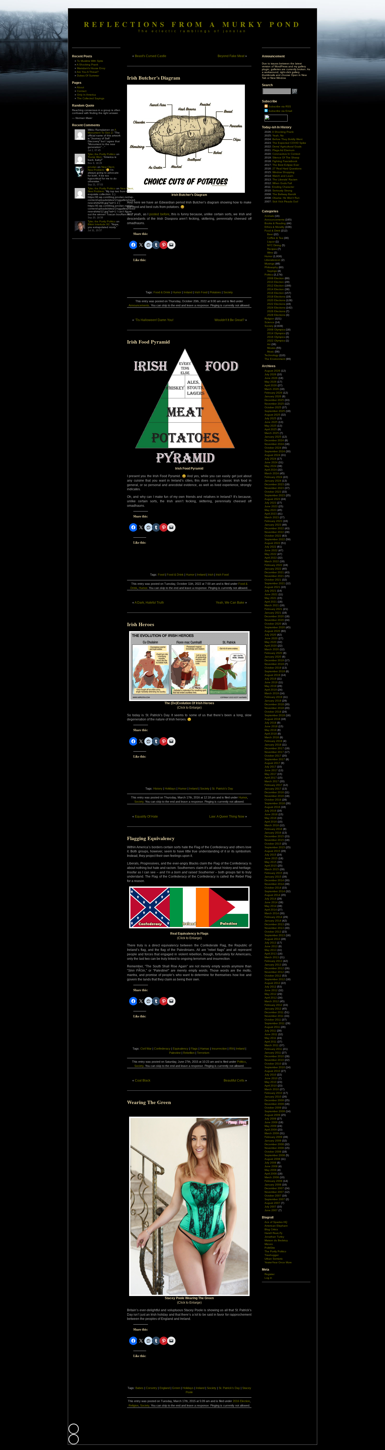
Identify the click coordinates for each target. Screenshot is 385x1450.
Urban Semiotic (274, 1258)
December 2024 (274, 440)
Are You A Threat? (88, 71)
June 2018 (271, 726)
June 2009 (271, 1122)
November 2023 (274, 488)
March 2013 (272, 957)
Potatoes (215, 292)
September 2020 (275, 627)
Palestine (175, 1052)
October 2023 (273, 491)
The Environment (275, 358)
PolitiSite (270, 1247)
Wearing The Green (149, 1102)
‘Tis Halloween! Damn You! (154, 320)
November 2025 (274, 403)
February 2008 (273, 1180)
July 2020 (270, 634)
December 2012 (274, 968)
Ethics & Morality (274, 226)
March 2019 (272, 693)
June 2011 (271, 1034)
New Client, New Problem (101, 168)
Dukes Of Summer (88, 75)
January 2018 (273, 744)
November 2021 (274, 576)
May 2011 (270, 1037)
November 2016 (274, 796)
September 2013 (275, 935)
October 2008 (273, 1151)
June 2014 (271, 902)
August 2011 (272, 1027)
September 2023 (275, 495)
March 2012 (272, 1001)
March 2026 (272, 389)
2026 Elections (276, 311)
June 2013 (271, 946)
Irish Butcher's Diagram (153, 77)
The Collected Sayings (90, 98)
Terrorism (203, 1052)
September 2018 (275, 715)
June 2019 (271, 682)
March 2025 (272, 433)
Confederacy (162, 1048)
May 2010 (271, 1081)
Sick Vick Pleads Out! (285, 201)
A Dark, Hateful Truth (149, 602)
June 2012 (271, 990)
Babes (139, 1388)
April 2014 (271, 909)
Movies (271, 347)
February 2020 (273, 653)
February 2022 (273, 565)
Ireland (188, 292)
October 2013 (273, 931)
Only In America (86, 94)
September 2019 (275, 671)
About (80, 87)
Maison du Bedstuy (276, 1240)
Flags (194, 1048)
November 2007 (274, 1191)
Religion (134, 1405)
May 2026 (271, 381)
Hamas (204, 1048)
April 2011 (271, 1041)
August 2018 (272, 719)
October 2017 (273, 755)
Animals (269, 215)
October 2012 (273, 975)
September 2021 (275, 583)
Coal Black (142, 1080)
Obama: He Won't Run (286, 197)
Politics (241, 1061)
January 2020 (273, 656)
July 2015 (270, 854)
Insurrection (219, 1048)
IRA (231, 1048)
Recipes (272, 248)
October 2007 (273, 1195)
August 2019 (272, 675)
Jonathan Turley (274, 1236)
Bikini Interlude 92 (98, 224)
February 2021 (273, 609)
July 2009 (270, 1118)
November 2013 (274, 928)
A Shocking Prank (87, 64)
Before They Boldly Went (287, 139)
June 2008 (271, 1166)
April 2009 (271, 1129)
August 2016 (272, 807)
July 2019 (270, 678)
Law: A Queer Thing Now (226, 816)
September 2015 (275, 847)
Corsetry (151, 1388)
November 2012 (274, 972)
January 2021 (273, 612)
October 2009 (273, 1107)
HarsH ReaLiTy (273, 1233)
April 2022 (271, 557)
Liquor (271, 241)
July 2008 (270, 1162)
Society (228, 292)
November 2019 (274, 664)
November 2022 (274, 532)
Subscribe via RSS (279, 106)
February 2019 (273, 697)
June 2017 (271, 770)
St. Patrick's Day (222, 788)
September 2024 (275, 451)
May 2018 (271, 730)
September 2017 (275, 759)
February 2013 (273, 961)
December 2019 (274, 660)
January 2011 (273, 1052)
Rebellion (189, 1052)
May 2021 (271, 598)
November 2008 (274, 1147)
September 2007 (275, 1199)
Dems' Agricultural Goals (286, 146)
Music (270, 351)
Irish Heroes (140, 624)
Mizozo (269, 1244)
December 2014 (274, 880)
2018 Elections (276, 296)
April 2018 (271, 733)
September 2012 (275, 979)
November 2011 (274, 1016)
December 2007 (274, 1188)
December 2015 (274, 836)
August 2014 (272, 895)
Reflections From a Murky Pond (192, 24)
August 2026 (272, 370)
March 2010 (272, 1089)
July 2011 (270, 1030)
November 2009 (274, 1103)
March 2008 (272, 1177)
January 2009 (273, 1140)
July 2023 (270, 502)
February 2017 (273, 785)
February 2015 (273, 873)
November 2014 (274, 884)
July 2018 (270, 722)
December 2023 (274, 484)
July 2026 (270, 374)
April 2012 (271, 997)
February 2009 (273, 1136)
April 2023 (271, 513)
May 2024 (271, 466)
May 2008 (271, 1169)
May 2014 (271, 906)
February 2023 (273, 521)
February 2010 (273, 1092)
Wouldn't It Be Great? (229, 320)
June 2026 (271, 378)
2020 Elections (276, 300)
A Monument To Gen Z (102, 131)
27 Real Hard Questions (286, 168)
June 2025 (271, 422)
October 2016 (273, 799)
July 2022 (270, 546)
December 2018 (274, 704)
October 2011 (273, 1019)
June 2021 (271, 594)
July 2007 (270, 1206)
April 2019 (271, 689)
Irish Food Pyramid (148, 341)
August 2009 (272, 1114)
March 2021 (272, 605)
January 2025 (273, 436)
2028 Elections (276, 314)
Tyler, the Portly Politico (102, 154)
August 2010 (272, 1070)
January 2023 (273, 524)
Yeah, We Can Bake (230, 602)
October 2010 (273, 1063)
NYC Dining (274, 245)
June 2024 (271, 462)
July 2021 (270, 590)
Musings (269, 263)
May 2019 (271, 686)
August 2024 (272, 455)
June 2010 (271, 1078)
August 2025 (272, 414)
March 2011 (272, 1045)
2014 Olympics (276, 333)
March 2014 (272, 913)
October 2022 (273, 535)
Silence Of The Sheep (285, 157)
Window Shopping (283, 172)
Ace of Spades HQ (276, 1222)
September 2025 (275, 411)
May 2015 (271, 862)
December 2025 (274, 400)
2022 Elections (276, 303)
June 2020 (271, 638)
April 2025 (271, 429)
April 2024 (271, 469)
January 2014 (273, 920)
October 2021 (273, 579)
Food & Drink (161, 292)
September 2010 (275, 1067)
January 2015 (273, 876)
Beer (270, 234)
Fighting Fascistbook (284, 161)
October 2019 (273, 667)
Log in (268, 1277)
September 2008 (275, 1155)
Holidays (170, 788)
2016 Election (241, 1401)
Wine (270, 252)
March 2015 (272, 869)
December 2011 (274, 1012)
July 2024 (270, 458)
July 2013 (270, 942)
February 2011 (273, 1048)
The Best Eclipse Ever (285, 164)
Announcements (139, 305)
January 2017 (273, 788)
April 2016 (271, 821)
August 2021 (272, 587)
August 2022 (272, 543)
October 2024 (273, 447)
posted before (159, 214)
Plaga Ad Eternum (283, 150)
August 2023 (272, 499)
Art (269, 344)
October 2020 (273, 623)
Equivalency (180, 1048)
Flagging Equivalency (151, 838)
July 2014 (270, 898)
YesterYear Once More (278, 1262)
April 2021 (271, 601)
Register (269, 1274)
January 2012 (273, 1008)
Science (269, 322)
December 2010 (274, 1056)
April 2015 (271, 865)
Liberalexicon (272, 259)
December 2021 (274, 572)
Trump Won (95, 157)
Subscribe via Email (280, 110)
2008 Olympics (276, 329)
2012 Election (275, 285)
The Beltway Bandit (284, 194)
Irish (210, 574)
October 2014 (273, 887)
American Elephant (276, 1225)
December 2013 (274, 924)
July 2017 (270, 766)
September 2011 (275, 1023)
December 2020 (274, 616)
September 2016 (275, 803)
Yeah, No (278, 135)
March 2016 (272, 825)
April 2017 (271, 777)
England (165, 1388)
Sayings (272, 270)
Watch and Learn (282, 175)
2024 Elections (276, 307)
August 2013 (272, 939)
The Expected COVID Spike (289, 142)
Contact (81, 91)
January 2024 (273, 480)
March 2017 (272, 781)
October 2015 (273, 843)
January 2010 (273, 1096)
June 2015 (271, 858)
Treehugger (272, 1255)
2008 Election (275, 278)
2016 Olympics (276, 336)
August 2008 (272, 1158)
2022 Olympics (276, 340)
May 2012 (271, 994)
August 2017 (272, 763)
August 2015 (272, 851)
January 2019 (273, 700)
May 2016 (271, 818)
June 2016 (271, 814)
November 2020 (274, 620)
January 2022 (273, 568)
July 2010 (270, 1074)
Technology (271, 355)
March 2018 (272, 737)
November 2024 (274, 444)
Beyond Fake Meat (231, 56)
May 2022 (271, 554)
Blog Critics (271, 1229)
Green (176, 1388)
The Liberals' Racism (284, 179)
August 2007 (272, 1202)
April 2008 (271, 1173)
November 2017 (274, 752)
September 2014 (275, 891)
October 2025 (273, 407)
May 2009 (271, 1125)
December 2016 (274, 792)
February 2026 (273, 392)
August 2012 (272, 983)
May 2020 (271, 642)
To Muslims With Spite (90, 60)
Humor (177, 292)
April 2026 (271, 385)
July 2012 (270, 986)
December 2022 (274, 528)
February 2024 (273, 477)
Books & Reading (275, 223)
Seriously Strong (282, 190)
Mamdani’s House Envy (91, 68)
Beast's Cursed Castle (150, 56)
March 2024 (272, 473)
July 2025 (270, 418)
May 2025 (271, 425)
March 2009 (272, 1133)
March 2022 (272, 561)
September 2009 (275, 1111)
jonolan (92, 167)
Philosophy (271, 267)
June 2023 (271, 506)
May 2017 (271, 774)
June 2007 (271, 1210)
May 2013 (271, 950)
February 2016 (273, 829)
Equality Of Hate (146, 816)
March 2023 (272, 517)
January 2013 (273, 964)
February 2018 (273, 741)
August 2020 (272, 631)
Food (161, 574)
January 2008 (273, 1184)
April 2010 (271, 1085)
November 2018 (274, 708)
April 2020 (271, 645)
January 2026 (273, 396)
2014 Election (275, 289)
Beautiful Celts (234, 1080)
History (157, 788)
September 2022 (275, 539)
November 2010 (274, 1059)
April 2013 (271, 953)
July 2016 (270, 810)
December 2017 (274, 748)
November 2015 (274, 840)
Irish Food (201, 292)
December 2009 (274, 1100)
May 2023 (271, 510)
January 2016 (273, 832)
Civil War (146, 1048)
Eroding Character (283, 186)
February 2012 (273, 1005)
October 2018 (273, 711)
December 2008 (274, 1144)
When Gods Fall (282, 183)
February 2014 (273, 917)
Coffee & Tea (275, 237)
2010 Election (275, 281)
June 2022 (271, 550)
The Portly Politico (275, 1251)
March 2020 (272, 649)
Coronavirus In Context (286, 153)
